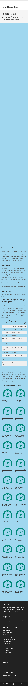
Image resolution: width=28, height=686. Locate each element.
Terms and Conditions (8, 672)
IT (12, 620)
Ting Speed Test (6, 630)
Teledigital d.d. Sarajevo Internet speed (14, 305)
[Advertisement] (14, 41)
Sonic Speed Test (7, 641)
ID (14, 620)
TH (8, 622)
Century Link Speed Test (8, 647)
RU (3, 622)
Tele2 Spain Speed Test (8, 645)
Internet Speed (16, 315)
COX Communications (8, 648)
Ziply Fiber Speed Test (8, 656)
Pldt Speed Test (6, 654)
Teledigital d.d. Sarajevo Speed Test (11, 19)
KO (19, 620)
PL (21, 620)
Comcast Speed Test (7, 636)
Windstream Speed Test (8, 638)
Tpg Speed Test (6, 650)
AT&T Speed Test (7, 634)
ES (8, 620)
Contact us (5, 662)
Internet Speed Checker (10, 7)
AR (3, 620)
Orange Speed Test (7, 632)
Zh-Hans (12, 622)
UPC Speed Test (6, 643)
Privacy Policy (6, 669)
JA (16, 620)
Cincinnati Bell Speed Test (9, 639)
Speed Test (20, 371)
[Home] (1, 19)
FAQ (3, 666)
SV (5, 622)
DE (5, 620)
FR (10, 620)
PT (23, 620)
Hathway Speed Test (7, 652)
